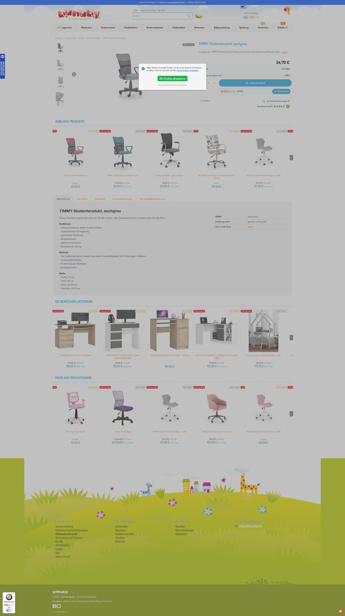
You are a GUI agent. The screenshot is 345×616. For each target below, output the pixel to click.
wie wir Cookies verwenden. (188, 70)
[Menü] (13, 594)
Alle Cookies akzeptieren (172, 78)
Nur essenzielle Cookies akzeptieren (172, 84)
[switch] (9, 610)
